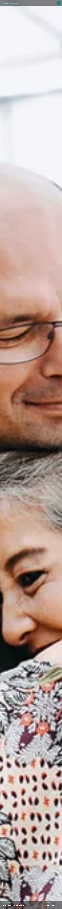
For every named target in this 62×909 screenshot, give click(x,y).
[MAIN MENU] (58, 3)
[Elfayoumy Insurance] (10, 3)
